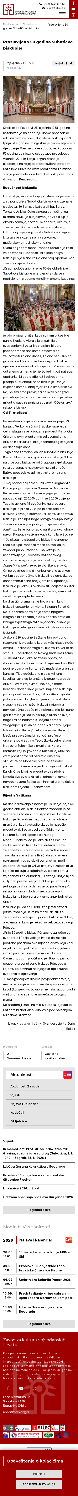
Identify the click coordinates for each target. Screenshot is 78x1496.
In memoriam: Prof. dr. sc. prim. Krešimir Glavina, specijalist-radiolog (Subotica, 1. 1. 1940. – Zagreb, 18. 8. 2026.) (38, 1154)
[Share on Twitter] (71, 63)
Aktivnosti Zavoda (25, 1086)
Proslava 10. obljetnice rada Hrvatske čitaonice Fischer (33, 1178)
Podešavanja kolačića (39, 1484)
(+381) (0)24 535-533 (54, 4)
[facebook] (9, 1388)
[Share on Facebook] (66, 63)
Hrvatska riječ (27, 1023)
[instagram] (36, 1388)
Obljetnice (18, 1121)
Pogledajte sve (39, 1210)
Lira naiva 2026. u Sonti (21, 1188)
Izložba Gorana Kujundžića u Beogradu (34, 1166)
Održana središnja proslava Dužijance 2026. (38, 1197)
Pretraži (51, 13)
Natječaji (17, 1113)
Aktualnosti (30, 24)
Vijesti (15, 1095)
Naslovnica (10, 24)
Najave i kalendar (24, 1104)
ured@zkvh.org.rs (16, 1412)
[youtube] (22, 1388)
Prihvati (39, 1474)
